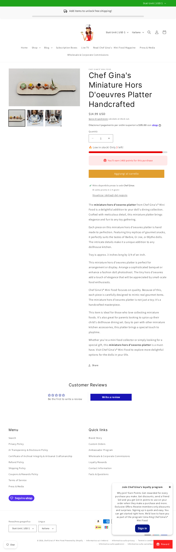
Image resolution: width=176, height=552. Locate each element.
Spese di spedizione (98, 119)
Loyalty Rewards (98, 462)
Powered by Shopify (74, 540)
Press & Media (16, 486)
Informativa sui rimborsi (97, 540)
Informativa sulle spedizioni (111, 544)
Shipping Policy (17, 468)
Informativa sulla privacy (123, 540)
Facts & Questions (98, 474)
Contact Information (100, 468)
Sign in (142, 528)
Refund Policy (16, 462)
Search (12, 437)
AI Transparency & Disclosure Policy (28, 449)
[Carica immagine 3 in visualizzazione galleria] (53, 118)
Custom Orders (97, 443)
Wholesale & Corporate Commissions (109, 456)
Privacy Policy (16, 443)
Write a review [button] (111, 397)
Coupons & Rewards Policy (23, 474)
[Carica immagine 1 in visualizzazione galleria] (17, 118)
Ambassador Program (101, 449)
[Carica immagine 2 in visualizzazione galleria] (35, 118)
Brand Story (95, 437)
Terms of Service (18, 480)
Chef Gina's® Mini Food (54, 540)
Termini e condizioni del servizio (152, 540)
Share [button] (95, 365)
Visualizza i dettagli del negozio (110, 195)
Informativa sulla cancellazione (142, 544)
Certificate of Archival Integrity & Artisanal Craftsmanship (40, 456)
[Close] (170, 487)
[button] (36, 47)
